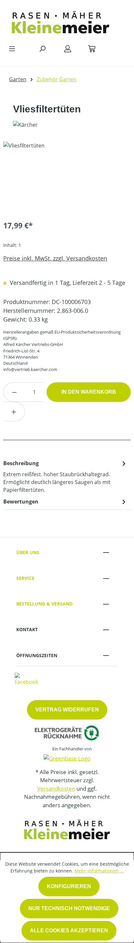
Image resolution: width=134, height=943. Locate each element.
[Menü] (12, 48)
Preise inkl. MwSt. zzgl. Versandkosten (55, 258)
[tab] (65, 476)
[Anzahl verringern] (14, 392)
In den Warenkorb (88, 392)
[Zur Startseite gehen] (60, 20)
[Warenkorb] (92, 48)
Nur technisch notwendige (69, 908)
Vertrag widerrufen (67, 709)
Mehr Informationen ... (99, 871)
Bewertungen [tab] (20, 501)
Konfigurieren (69, 886)
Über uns (27, 552)
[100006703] (67, 178)
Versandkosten (56, 788)
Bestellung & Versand (44, 604)
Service (25, 578)
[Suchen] (42, 48)
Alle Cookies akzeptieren (69, 930)
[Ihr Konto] (68, 48)
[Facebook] (26, 678)
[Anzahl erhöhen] (14, 411)
